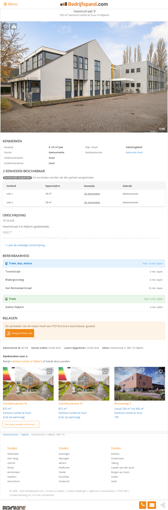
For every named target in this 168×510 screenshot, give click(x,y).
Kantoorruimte (10, 434)
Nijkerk (25, 434)
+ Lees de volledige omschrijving (25, 245)
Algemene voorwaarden (102, 490)
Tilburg (114, 463)
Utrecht (11, 463)
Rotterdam (13, 453)
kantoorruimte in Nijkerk (27, 361)
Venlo (114, 481)
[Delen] (163, 505)
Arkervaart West (134, 152)
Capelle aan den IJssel (122, 467)
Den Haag (12, 458)
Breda (10, 467)
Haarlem (11, 476)
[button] (163, 78)
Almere (62, 463)
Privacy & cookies (55, 490)
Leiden (114, 476)
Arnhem (115, 453)
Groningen (64, 453)
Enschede (64, 476)
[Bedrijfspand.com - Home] (84, 4)
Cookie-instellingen (77, 490)
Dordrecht (64, 481)
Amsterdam (13, 472)
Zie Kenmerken (92, 193)
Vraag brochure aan (21, 333)
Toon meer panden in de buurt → (20, 424)
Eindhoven (64, 467)
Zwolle (62, 472)
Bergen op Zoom (120, 472)
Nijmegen (64, 458)
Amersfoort (13, 481)
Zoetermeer (117, 458)
